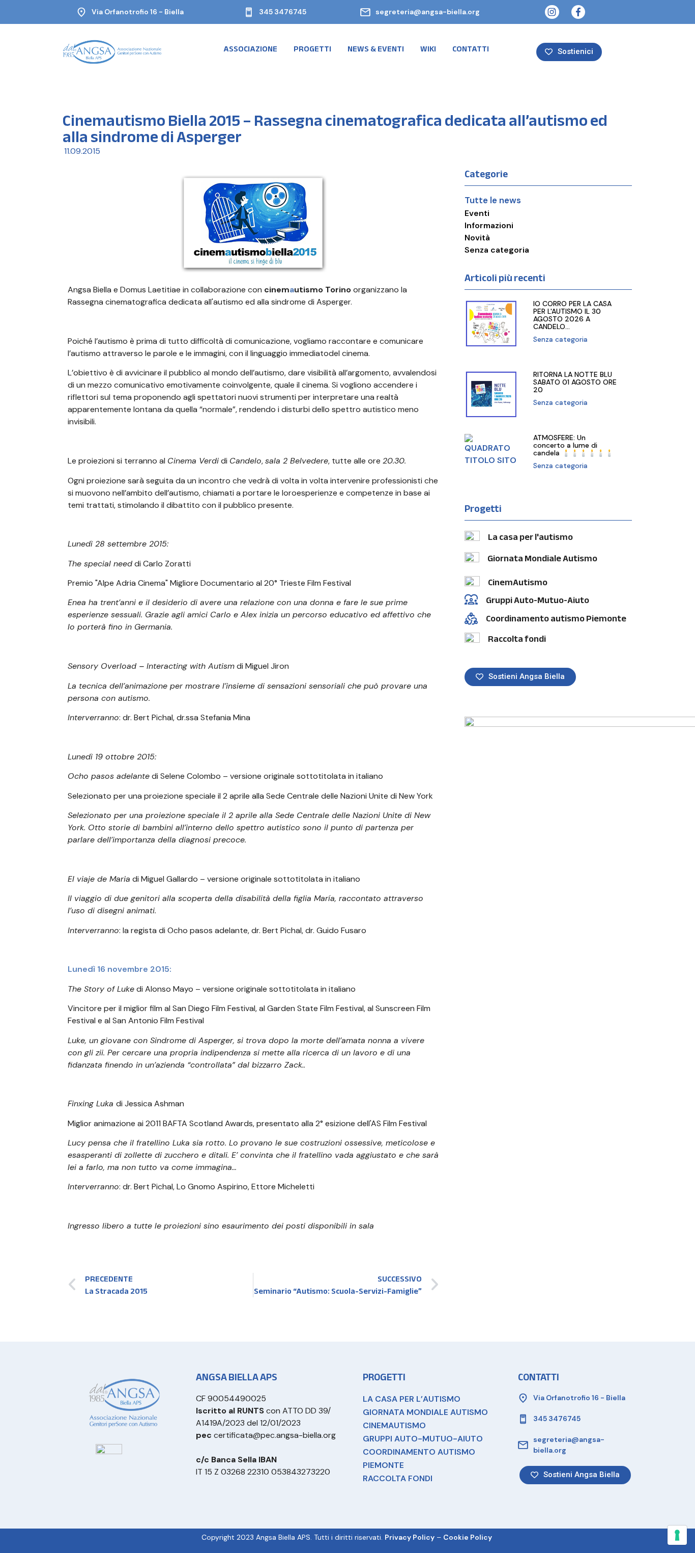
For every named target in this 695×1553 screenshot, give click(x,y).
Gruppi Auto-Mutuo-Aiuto (537, 600)
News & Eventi (375, 49)
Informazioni (489, 225)
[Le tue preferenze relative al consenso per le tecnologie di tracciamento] (677, 1535)
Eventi (477, 213)
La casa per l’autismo (411, 1399)
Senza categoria (497, 249)
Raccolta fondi (517, 639)
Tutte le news (493, 200)
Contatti (470, 49)
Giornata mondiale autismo (425, 1412)
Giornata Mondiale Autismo (542, 558)
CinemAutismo (517, 582)
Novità (477, 237)
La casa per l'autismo (530, 537)
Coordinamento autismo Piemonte (556, 618)
